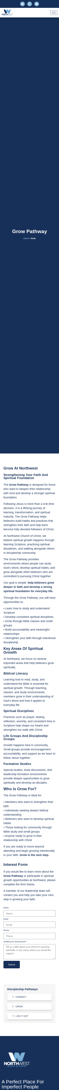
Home (26, 238)
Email (5, 919)
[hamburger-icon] (53, 12)
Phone (6, 930)
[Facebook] (22, 4)
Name (6, 908)
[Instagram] (29, 4)
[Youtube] (36, 4)
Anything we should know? (14, 942)
